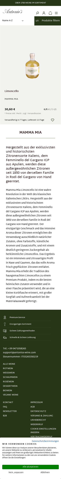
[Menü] (56, 11)
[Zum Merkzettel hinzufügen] (52, 120)
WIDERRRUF (36, 424)
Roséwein (8, 382)
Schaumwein (10, 377)
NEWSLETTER (10, 411)
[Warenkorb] (49, 11)
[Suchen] (37, 11)
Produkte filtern (50, 21)
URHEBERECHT (38, 420)
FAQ (5, 407)
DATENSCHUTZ (38, 411)
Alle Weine (9, 364)
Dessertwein (10, 386)
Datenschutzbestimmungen (45, 441)
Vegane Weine (10, 395)
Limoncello (12, 92)
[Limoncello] (32, 59)
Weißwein (9, 373)
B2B (5, 416)
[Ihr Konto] (44, 11)
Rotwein (8, 368)
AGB (32, 407)
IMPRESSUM (36, 402)
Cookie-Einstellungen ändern (43, 430)
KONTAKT (8, 402)
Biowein (7, 391)
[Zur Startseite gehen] (12, 11)
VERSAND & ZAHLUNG (41, 416)
